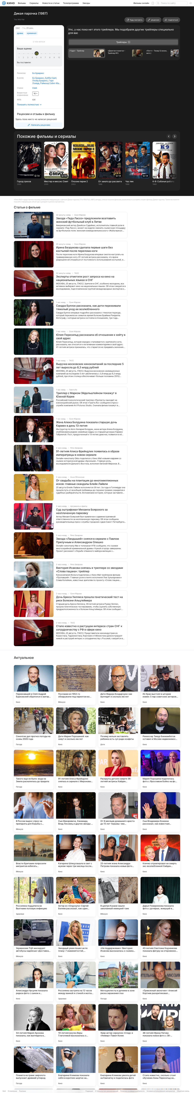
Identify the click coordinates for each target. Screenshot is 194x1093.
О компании (12, 1091)
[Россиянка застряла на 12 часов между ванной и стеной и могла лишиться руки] (76, 981)
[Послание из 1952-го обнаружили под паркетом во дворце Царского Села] (76, 685)
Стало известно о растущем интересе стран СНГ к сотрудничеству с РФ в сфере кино (89, 628)
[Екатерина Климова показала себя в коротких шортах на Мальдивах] (76, 1066)
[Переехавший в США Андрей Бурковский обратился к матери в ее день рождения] (33, 685)
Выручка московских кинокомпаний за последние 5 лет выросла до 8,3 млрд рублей (90, 365)
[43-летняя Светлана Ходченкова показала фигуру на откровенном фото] (160, 939)
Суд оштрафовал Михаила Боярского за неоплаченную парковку (82, 511)
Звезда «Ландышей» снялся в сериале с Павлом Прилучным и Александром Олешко (87, 540)
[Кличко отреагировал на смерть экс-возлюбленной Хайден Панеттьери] (160, 854)
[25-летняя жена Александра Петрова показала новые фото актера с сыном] (118, 854)
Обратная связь (183, 1091)
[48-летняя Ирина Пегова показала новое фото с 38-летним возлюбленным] (160, 1024)
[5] (37, 57)
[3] (28, 57)
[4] (33, 57)
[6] (41, 57)
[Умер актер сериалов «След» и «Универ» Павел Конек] (118, 1024)
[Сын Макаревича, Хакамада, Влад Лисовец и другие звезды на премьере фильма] (76, 812)
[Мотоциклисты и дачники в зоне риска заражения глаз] (118, 981)
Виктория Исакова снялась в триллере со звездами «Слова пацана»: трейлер (89, 569)
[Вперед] (174, 136)
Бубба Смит (50, 78)
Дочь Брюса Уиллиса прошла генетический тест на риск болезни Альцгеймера (89, 598)
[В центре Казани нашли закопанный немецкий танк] (118, 897)
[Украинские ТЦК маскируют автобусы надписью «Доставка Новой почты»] (33, 939)
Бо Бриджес (38, 73)
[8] (50, 57)
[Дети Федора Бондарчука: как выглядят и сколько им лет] (118, 685)
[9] (55, 57)
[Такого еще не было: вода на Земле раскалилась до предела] (33, 770)
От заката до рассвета (110, 181)
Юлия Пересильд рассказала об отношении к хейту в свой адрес (90, 336)
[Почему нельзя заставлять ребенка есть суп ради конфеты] (118, 727)
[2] (24, 57)
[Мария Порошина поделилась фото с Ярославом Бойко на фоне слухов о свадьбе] (160, 770)
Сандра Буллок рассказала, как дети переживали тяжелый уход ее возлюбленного (88, 307)
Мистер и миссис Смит (56, 181)
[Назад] (168, 136)
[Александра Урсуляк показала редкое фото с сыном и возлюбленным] (33, 981)
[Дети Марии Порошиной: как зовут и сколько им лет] (76, 727)
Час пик (129, 181)
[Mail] (4, 3)
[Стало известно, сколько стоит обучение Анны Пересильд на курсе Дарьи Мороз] (160, 1066)
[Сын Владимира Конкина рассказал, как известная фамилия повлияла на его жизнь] (160, 812)
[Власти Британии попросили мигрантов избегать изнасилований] (33, 854)
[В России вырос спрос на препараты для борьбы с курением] (33, 812)
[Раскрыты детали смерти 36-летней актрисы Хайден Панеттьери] (118, 770)
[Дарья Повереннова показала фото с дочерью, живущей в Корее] (160, 897)
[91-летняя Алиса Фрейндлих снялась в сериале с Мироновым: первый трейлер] (76, 770)
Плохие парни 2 (79, 181)
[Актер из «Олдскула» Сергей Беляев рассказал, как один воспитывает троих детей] (76, 897)
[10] (59, 57)
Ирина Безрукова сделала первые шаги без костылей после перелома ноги (84, 249)
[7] (46, 57)
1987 (17, 28)
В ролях (20, 78)
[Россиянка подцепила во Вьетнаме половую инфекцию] (33, 897)
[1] (19, 57)
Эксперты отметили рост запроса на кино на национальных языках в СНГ (85, 278)
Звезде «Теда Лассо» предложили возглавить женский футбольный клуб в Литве (86, 220)
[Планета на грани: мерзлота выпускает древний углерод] (33, 1066)
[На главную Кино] (10, 3)
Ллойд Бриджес (40, 80)
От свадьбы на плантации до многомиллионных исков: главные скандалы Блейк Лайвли (87, 482)
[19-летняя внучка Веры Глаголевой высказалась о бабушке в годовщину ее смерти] (76, 1024)
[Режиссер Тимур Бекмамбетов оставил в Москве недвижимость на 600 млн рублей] (160, 727)
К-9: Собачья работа (163, 181)
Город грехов (24, 181)
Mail (4, 1091)
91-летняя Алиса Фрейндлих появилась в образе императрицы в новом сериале (87, 453)
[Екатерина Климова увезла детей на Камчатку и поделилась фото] (118, 1066)
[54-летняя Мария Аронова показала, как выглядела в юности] (33, 1024)
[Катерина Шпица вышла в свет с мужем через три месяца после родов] (76, 854)
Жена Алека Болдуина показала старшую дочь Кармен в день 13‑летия (86, 424)
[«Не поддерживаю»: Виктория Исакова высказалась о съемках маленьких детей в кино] (118, 939)
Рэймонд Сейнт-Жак (50, 83)
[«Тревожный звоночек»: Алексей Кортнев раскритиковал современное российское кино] (160, 981)
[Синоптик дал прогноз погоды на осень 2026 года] (33, 727)
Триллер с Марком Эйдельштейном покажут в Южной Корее (86, 395)
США (34, 88)
